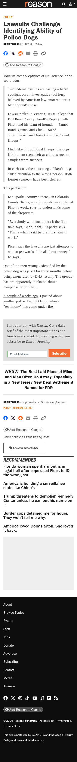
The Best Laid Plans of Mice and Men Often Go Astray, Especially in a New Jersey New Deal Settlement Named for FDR (38, 379)
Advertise (10, 653)
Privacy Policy (64, 721)
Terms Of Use (13, 726)
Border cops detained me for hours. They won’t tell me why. (35, 515)
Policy (8, 17)
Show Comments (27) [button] (25, 448)
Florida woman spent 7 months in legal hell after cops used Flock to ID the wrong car (36, 470)
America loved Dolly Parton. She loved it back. (38, 528)
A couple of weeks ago (20, 296)
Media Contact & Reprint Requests (26, 437)
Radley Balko (11, 44)
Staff (6, 629)
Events (8, 620)
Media (7, 678)
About (7, 604)
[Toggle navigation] (4, 4)
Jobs (6, 637)
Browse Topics (13, 612)
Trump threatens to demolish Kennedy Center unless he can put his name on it (38, 500)
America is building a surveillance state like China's (34, 485)
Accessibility (47, 721)
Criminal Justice (22, 407)
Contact (8, 670)
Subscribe (59, 353)
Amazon (9, 686)
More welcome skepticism (21, 76)
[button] (72, 4)
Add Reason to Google (25, 65)
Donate (8, 645)
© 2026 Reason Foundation (20, 721)
